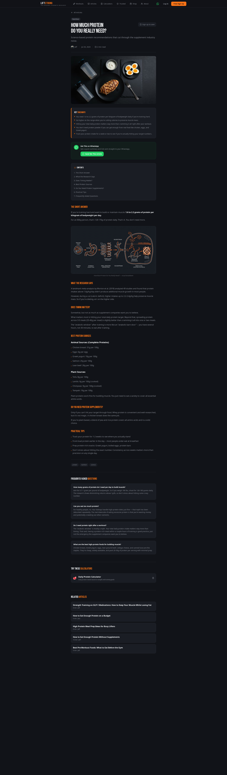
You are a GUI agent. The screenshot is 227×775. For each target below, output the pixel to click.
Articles (93, 4)
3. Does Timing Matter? (83, 180)
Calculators (108, 4)
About (146, 4)
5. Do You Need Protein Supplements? (89, 188)
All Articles (78, 12)
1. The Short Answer (82, 173)
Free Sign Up (179, 4)
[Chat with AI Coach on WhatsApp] (158, 4)
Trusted (123, 4)
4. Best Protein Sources (83, 184)
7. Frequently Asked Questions (86, 196)
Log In (165, 4)
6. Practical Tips (80, 192)
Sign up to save (148, 24)
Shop (135, 4)
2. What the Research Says (84, 176)
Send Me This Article (93, 154)
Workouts (79, 4)
